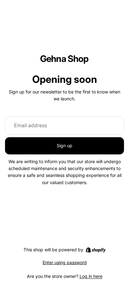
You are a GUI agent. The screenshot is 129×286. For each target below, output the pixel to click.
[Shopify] (96, 250)
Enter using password (65, 262)
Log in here (91, 276)
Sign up (64, 145)
